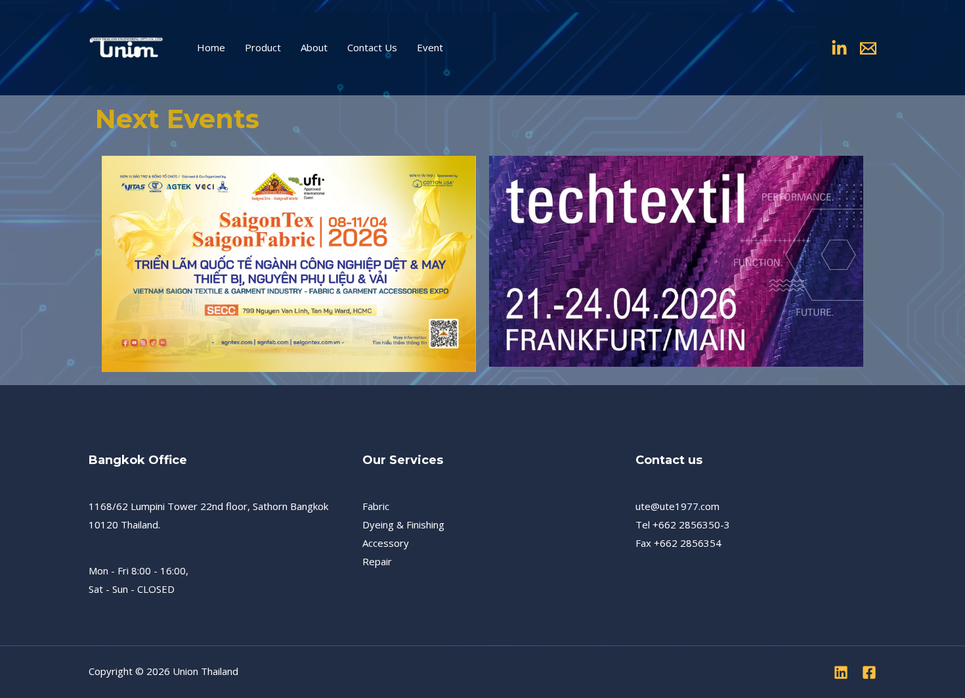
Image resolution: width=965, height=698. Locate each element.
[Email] (868, 48)
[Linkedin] (839, 48)
